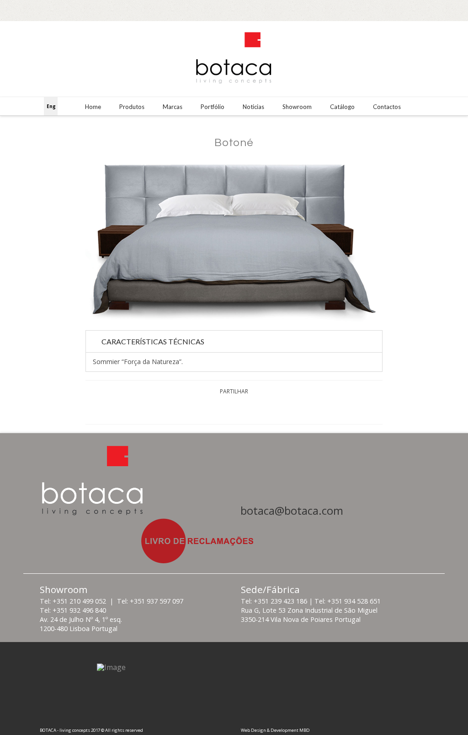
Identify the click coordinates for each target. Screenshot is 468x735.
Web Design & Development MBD (275, 730)
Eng (51, 106)
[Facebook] (427, 10)
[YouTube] (454, 10)
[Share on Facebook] (201, 409)
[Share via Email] (266, 409)
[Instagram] (440, 10)
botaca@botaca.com (291, 510)
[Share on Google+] (244, 409)
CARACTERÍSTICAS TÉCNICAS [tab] (152, 341)
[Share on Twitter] (223, 409)
